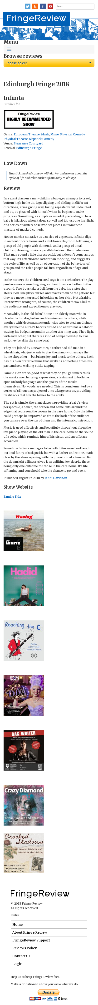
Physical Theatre (16, 139)
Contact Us (21, 956)
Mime (54, 134)
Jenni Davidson (56, 478)
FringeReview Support (31, 940)
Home (17, 924)
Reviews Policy (24, 948)
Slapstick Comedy (41, 139)
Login (17, 964)
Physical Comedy (72, 134)
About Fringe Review (29, 932)
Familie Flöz (12, 496)
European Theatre (27, 134)
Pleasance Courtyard (28, 143)
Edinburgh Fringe (29, 148)
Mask (45, 134)
